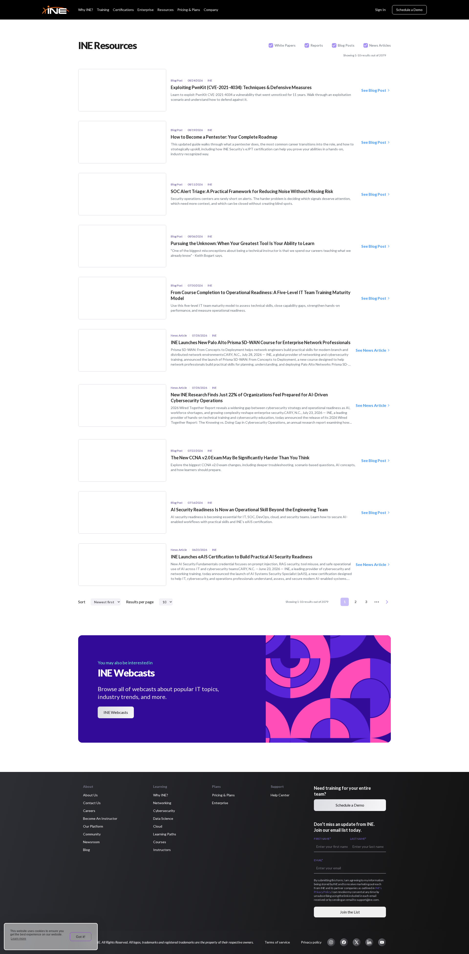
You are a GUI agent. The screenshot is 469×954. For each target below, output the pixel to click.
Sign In (380, 10)
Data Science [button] (163, 818)
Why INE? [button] (160, 795)
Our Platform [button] (93, 826)
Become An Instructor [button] (100, 818)
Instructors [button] (162, 850)
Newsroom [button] (91, 842)
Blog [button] (86, 850)
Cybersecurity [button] (164, 811)
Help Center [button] (280, 795)
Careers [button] (89, 811)
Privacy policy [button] (311, 942)
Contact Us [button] (92, 803)
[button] (331, 942)
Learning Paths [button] (164, 834)
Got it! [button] (80, 937)
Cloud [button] (157, 826)
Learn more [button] (18, 938)
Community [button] (92, 834)
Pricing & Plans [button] (223, 795)
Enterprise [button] (220, 803)
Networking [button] (162, 803)
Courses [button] (159, 842)
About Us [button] (90, 795)
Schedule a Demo (409, 10)
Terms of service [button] (277, 942)
